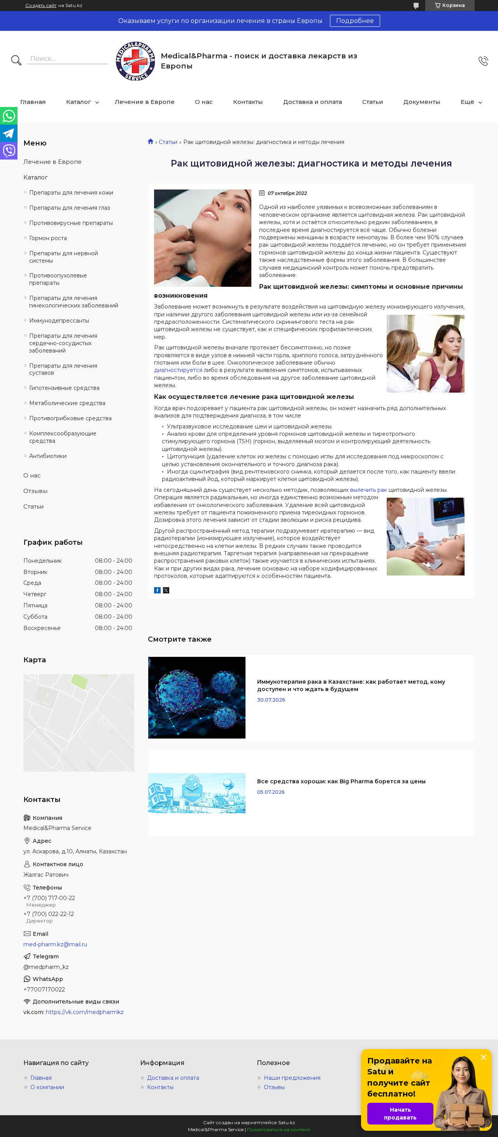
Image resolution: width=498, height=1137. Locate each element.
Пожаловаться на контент (278, 1129)
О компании (47, 1087)
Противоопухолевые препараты (58, 279)
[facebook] (157, 591)
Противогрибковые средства (70, 418)
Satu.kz (286, 1122)
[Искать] (16, 61)
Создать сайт (40, 5)
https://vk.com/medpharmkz (85, 1012)
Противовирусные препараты (71, 222)
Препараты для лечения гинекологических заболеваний (73, 302)
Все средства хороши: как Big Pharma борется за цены (341, 781)
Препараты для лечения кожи (71, 192)
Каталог (78, 101)
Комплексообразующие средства (62, 437)
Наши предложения (292, 1077)
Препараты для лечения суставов (63, 369)
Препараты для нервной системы (63, 257)
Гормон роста (48, 238)
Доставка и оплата (312, 101)
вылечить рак (368, 489)
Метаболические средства (67, 403)
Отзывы (35, 491)
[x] (166, 591)
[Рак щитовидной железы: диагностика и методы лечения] (202, 238)
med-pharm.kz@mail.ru (55, 944)
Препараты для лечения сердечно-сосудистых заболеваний (63, 343)
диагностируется (178, 370)
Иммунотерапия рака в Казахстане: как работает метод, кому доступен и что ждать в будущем (351, 685)
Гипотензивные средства (64, 387)
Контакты (248, 101)
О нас (204, 101)
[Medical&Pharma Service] (135, 61)
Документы (421, 101)
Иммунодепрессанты (59, 320)
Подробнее (355, 21)
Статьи (372, 101)
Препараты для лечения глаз (69, 207)
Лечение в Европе (145, 101)
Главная (33, 101)
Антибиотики (48, 456)
